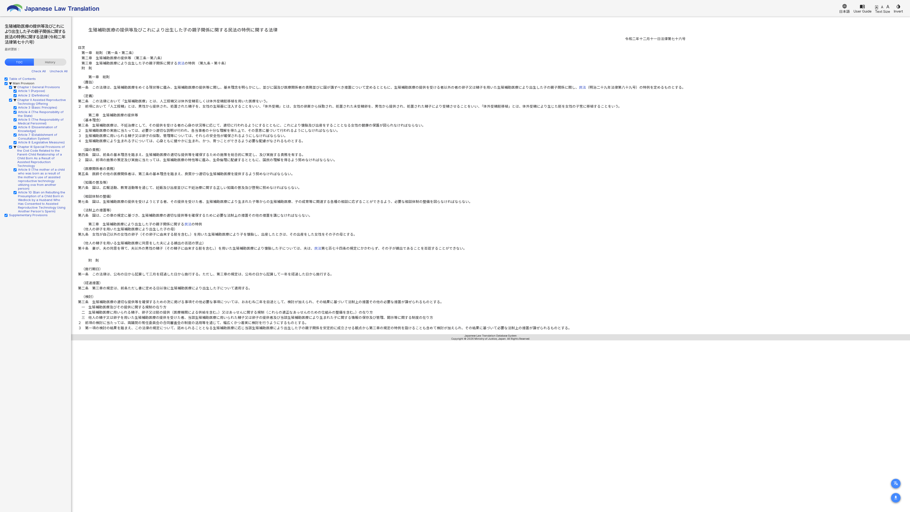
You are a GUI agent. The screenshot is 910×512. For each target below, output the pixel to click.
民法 (181, 63)
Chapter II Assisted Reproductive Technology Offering (41, 101)
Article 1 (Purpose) (31, 91)
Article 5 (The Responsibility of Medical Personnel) (41, 121)
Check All (39, 71)
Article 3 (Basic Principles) (37, 107)
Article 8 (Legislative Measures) (41, 142)
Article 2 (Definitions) (33, 95)
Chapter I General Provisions (38, 87)
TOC (19, 62)
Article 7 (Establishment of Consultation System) (37, 136)
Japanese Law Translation (53, 8)
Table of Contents (22, 79)
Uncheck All (59, 71)
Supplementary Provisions (28, 215)
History (50, 62)
